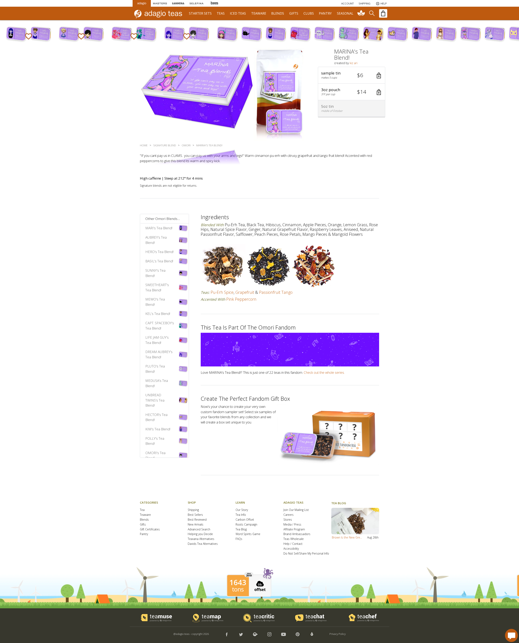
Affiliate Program (294, 529)
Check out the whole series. (324, 372)
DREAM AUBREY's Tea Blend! (159, 354)
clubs (308, 13)
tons (238, 589)
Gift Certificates (150, 529)
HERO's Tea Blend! (159, 251)
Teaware (145, 515)
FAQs (239, 539)
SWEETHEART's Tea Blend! (157, 287)
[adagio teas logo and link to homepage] (160, 13)
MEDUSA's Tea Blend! (156, 383)
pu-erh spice (222, 292)
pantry (325, 13)
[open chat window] (511, 635)
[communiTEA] (361, 13)
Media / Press (292, 524)
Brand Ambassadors (296, 534)
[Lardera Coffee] (178, 3)
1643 (237, 582)
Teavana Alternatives (201, 539)
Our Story (242, 510)
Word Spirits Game (248, 534)
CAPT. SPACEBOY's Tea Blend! (159, 326)
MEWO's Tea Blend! (155, 302)
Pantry (144, 534)
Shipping (193, 510)
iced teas (238, 13)
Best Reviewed (197, 519)
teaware (258, 13)
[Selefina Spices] (196, 3)
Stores (287, 519)
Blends (144, 519)
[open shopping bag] (383, 13)
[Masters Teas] (160, 3)
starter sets (200, 13)
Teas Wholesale (293, 539)
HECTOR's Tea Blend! (156, 417)
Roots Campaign (246, 524)
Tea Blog (241, 529)
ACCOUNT (347, 3)
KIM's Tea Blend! (157, 429)
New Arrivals (195, 524)
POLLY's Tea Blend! (154, 441)
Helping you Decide (200, 534)
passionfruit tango (276, 292)
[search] (372, 13)
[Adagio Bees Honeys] (215, 3)
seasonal (345, 13)
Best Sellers (195, 515)
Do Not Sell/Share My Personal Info (306, 553)
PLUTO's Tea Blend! (155, 369)
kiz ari (353, 63)
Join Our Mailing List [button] (296, 510)
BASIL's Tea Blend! (159, 261)
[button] (351, 75)
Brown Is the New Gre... (347, 537)
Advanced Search (199, 529)
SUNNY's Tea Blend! (155, 273)
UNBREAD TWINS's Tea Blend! (154, 400)
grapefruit (244, 292)
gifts (293, 13)
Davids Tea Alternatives (203, 544)
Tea (142, 510)
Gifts (143, 524)
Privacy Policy (337, 634)
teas (221, 13)
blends (277, 13)
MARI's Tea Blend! (158, 228)
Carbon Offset (245, 519)
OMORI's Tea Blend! (155, 455)
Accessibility (291, 548)
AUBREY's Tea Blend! (156, 240)
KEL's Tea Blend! (157, 313)
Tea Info (241, 515)
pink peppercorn (241, 299)
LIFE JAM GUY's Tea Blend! (157, 340)
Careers (288, 515)
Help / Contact (292, 544)
